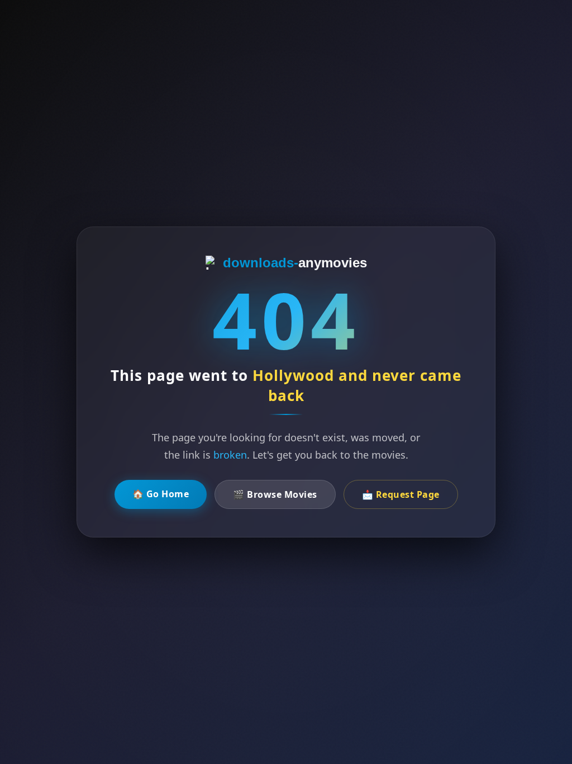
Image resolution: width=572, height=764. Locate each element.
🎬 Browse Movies (275, 494)
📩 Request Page (401, 494)
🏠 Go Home (160, 494)
